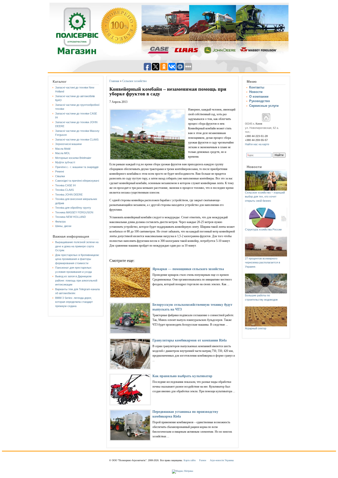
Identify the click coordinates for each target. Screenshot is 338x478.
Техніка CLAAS (64, 189)
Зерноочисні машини (68, 143)
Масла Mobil (62, 148)
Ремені (59, 171)
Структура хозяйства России (263, 229)
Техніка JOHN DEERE (69, 194)
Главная (114, 81)
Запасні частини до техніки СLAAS (76, 139)
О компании (258, 96)
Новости (256, 92)
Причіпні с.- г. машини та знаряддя (76, 167)
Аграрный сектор (255, 328)
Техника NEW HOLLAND (70, 216)
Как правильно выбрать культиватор (182, 376)
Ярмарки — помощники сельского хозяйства (188, 269)
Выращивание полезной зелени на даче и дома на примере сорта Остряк (76, 246)
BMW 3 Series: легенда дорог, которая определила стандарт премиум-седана (74, 302)
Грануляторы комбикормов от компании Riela (189, 340)
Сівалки (60, 176)
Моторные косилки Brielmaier (73, 157)
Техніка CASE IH (65, 185)
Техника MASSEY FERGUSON (74, 212)
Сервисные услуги (264, 106)
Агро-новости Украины (222, 460)
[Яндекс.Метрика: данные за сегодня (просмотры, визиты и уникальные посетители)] (182, 472)
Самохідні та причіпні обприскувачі (77, 180)
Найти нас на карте (257, 144)
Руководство (259, 101)
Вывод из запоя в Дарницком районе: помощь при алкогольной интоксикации (76, 280)
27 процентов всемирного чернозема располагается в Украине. (262, 262)
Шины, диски (63, 226)
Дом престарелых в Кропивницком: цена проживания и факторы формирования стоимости (77, 259)
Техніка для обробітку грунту (73, 207)
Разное (202, 460)
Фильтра (60, 221)
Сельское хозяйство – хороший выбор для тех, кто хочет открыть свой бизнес (265, 196)
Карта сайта (189, 460)
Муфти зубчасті (65, 162)
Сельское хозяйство (134, 81)
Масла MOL (62, 153)
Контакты (256, 87)
